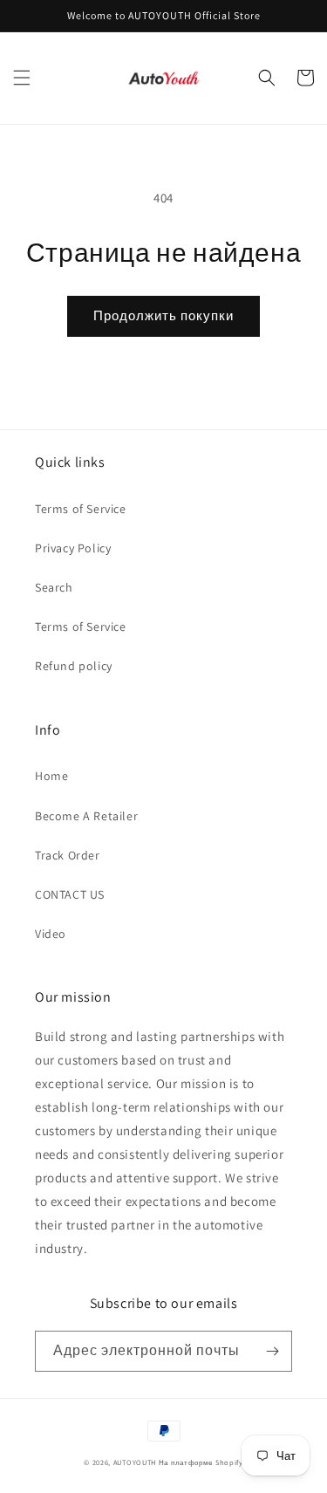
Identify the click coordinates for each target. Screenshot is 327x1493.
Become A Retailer (86, 816)
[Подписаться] (272, 1351)
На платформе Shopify (201, 1462)
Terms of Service (80, 509)
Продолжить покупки (163, 315)
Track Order (67, 855)
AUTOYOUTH (136, 1462)
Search (54, 587)
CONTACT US (70, 894)
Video (50, 934)
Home (51, 776)
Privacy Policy (73, 548)
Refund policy (73, 666)
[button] (22, 77)
